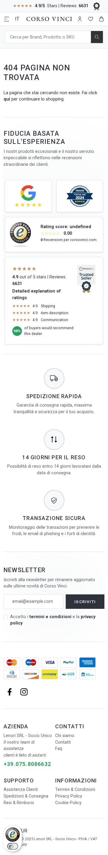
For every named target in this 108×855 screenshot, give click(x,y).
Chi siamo (64, 735)
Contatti (63, 742)
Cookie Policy (68, 802)
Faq (58, 748)
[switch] (12, 846)
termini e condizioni (50, 616)
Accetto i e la (52, 620)
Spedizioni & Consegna (26, 796)
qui (7, 99)
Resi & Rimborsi (19, 802)
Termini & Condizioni (75, 789)
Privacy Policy (68, 796)
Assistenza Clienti (21, 789)
